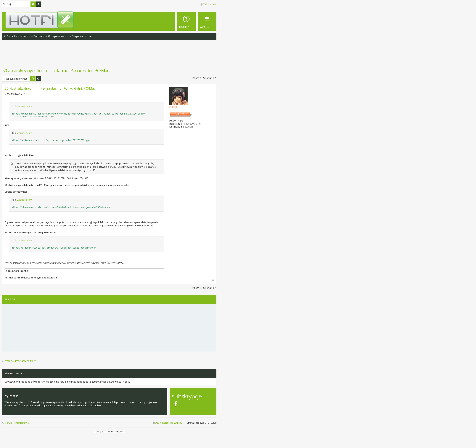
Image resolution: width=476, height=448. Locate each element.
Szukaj (33, 4)
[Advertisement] (109, 55)
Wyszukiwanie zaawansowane (38, 4)
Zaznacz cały (24, 106)
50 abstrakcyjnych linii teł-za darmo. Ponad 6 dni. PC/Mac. (56, 70)
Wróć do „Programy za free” (20, 360)
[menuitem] (186, 21)
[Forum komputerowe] (110, 19)
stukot (173, 106)
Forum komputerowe (17, 422)
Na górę (213, 280)
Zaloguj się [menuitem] (209, 4)
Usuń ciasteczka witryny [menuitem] (168, 422)
